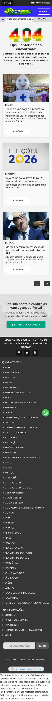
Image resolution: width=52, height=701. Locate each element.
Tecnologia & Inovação (20, 592)
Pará (7, 517)
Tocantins (11, 597)
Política (9, 542)
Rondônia (11, 562)
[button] (47, 283)
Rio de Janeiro (13, 547)
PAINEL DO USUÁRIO (16, 619)
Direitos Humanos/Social (21, 427)
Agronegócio (13, 372)
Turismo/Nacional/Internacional (26, 602)
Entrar (7, 3)
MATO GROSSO (13, 482)
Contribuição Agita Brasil (21, 417)
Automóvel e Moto (17, 392)
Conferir (18, 131)
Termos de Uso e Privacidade (23, 629)
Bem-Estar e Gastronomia (21, 402)
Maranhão (11, 477)
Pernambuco (12, 532)
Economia (11, 437)
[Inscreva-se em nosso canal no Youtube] (35, 353)
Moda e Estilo (13, 502)
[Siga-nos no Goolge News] (26, 669)
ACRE (7, 367)
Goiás (8, 467)
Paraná (9, 527)
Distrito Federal (15, 432)
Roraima (10, 567)
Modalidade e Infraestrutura (24, 507)
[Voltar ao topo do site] (48, 385)
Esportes (10, 452)
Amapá (8, 382)
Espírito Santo (14, 447)
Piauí (7, 537)
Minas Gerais (12, 497)
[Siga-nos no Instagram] (19, 353)
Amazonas (11, 387)
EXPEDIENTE (11, 624)
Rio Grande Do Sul (16, 557)
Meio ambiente (14, 492)
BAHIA (8, 397)
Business (10, 407)
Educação (11, 442)
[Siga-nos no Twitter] (27, 353)
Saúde (8, 582)
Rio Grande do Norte (18, 552)
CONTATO (10, 614)
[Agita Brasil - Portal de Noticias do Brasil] (18, 11)
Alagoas (10, 377)
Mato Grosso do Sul (18, 487)
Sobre (8, 634)
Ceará (8, 412)
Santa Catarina (14, 572)
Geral (8, 462)
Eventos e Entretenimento (22, 457)
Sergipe (9, 587)
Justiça (9, 472)
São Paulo (11, 577)
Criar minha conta (27, 324)
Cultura (9, 422)
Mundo (9, 512)
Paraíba (9, 522)
